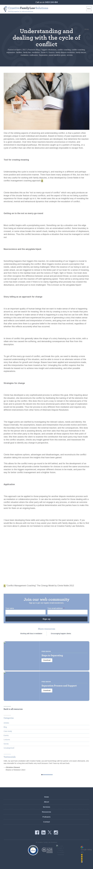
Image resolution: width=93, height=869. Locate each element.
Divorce (51, 52)
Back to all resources (13, 709)
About (46, 802)
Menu (89, 8)
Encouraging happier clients (61, 633)
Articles (6, 723)
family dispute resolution (65, 52)
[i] (42, 181)
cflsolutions (52, 50)
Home (46, 797)
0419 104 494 (51, 2)
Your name (9, 608)
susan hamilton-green (57, 55)
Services (46, 807)
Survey (6, 744)
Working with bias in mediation (31, 633)
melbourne (33, 55)
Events (6, 735)
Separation (43, 55)
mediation (24, 55)
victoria (69, 55)
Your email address (55, 608)
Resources (46, 812)
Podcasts (46, 817)
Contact (46, 822)
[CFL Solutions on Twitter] (50, 832)
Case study (8, 731)
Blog (38, 50)
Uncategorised (9, 748)
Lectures (7, 739)
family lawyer (81, 52)
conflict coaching (64, 50)
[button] (86, 854)
